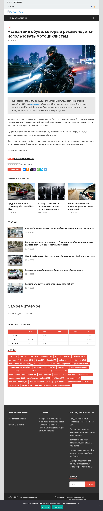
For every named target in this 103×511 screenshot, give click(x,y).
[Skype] (41, 169)
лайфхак (18, 159)
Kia (58, 356)
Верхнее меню (15, 2)
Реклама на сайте (16, 424)
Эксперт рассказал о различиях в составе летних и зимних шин (48, 206)
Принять (45, 507)
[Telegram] (45, 169)
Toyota (51, 360)
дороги (59, 374)
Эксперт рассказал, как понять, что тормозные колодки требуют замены (81, 463)
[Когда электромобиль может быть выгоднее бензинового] (15, 270)
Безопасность (16, 364)
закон (71, 374)
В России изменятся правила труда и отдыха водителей (80, 206)
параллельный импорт (41, 382)
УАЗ (52, 367)
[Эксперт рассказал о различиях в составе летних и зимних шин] (51, 200)
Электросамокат (79, 367)
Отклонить (57, 507)
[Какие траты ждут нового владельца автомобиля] (15, 284)
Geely (24, 356)
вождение (45, 374)
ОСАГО (55, 364)
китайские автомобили (38, 378)
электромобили (42, 385)
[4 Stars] (15, 164)
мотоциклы (29, 159)
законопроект (84, 374)
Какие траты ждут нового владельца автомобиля (49, 284)
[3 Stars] (13, 164)
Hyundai (46, 356)
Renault (28, 360)
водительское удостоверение (22, 374)
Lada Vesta (15, 360)
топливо (14, 385)
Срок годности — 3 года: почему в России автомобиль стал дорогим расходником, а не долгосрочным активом (59, 243)
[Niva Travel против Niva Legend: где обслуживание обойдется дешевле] (15, 256)
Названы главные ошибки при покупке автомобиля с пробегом (82, 453)
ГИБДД (31, 364)
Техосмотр (40, 367)
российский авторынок (79, 382)
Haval (34, 356)
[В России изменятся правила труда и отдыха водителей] (81, 200)
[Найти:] (82, 484)
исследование (17, 378)
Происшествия (80, 364)
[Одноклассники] (27, 169)
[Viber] (34, 169)
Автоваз (80, 360)
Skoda (40, 360)
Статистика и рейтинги (20, 367)
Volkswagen (65, 360)
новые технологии (18, 382)
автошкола (60, 371)
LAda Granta (79, 356)
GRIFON (15, 343)
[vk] (91, 7)
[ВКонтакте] (24, 169)
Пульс (10, 27)
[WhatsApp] (38, 169)
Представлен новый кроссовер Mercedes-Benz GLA (21, 206)
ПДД (66, 364)
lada (66, 356)
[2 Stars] (11, 164)
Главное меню (19, 18)
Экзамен (63, 367)
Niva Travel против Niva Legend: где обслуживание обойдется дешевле (60, 256)
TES (15, 340)
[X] (31, 169)
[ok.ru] (95, 7)
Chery (13, 356)
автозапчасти (28, 371)
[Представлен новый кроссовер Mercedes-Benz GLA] (21, 200)
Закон (43, 364)
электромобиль (61, 385)
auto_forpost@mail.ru (17, 418)
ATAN (15, 336)
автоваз (14, 371)
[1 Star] (9, 164)
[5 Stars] (17, 164)
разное (60, 382)
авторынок (45, 371)
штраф (27, 385)
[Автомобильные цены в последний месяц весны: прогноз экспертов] (15, 228)
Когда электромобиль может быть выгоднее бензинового (54, 270)
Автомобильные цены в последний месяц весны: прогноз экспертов (59, 228)
